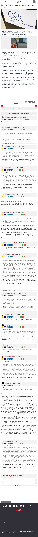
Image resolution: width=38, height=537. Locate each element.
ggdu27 (11, 325)
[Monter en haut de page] (12, 119)
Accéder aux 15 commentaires (19, 108)
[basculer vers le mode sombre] (5, 2)
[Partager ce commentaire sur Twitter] (8, 119)
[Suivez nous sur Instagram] (20, 506)
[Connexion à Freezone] (34, 1)
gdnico (11, 441)
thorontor (11, 127)
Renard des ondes (13, 117)
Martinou (11, 194)
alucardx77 (12, 345)
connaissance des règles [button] (7, 476)
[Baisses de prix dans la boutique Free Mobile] (36, 106)
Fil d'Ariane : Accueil (5, 531)
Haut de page (18, 527)
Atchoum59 (12, 242)
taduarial (11, 146)
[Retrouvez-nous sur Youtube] (10, 506)
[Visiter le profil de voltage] (3, 314)
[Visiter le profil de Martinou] (3, 194)
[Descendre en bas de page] (10, 119)
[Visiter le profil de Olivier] (3, 167)
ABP (10, 383)
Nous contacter (24, 513)
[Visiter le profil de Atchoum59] (3, 242)
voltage (11, 314)
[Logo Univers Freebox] (19, 2)
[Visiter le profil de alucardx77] (3, 345)
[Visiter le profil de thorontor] (3, 127)
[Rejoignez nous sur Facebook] (17, 506)
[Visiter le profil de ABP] (3, 383)
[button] (2, 485)
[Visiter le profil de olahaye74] (3, 212)
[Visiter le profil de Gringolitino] (3, 254)
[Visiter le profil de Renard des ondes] (3, 117)
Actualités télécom (14, 531)
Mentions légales (8, 513)
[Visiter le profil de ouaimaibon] (3, 293)
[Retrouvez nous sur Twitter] (14, 506)
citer (5, 119)
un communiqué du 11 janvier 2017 (12, 31)
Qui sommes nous (16, 513)
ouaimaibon (12, 293)
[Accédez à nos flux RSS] (3, 506)
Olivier (11, 167)
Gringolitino (12, 254)
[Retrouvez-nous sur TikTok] (6, 506)
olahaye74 (12, 212)
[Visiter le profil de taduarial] (3, 146)
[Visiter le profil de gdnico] (3, 441)
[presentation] (2, 485)
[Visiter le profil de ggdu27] (3, 324)
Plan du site (31, 513)
